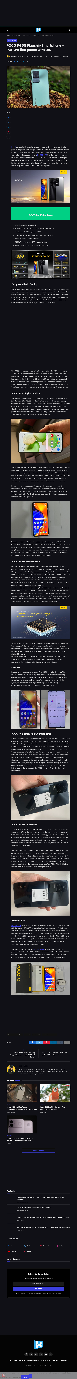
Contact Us (45, 1360)
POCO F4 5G (42, 155)
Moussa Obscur (16, 56)
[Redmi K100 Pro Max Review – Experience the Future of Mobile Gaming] (22, 1093)
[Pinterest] (8, 132)
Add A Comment (38, 1150)
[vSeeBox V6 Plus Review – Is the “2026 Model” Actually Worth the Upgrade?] (11, 1199)
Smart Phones (12, 40)
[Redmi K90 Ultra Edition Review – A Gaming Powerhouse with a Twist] (22, 1124)
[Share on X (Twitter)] (17, 61)
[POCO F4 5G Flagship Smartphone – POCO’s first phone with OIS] (38, 87)
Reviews (9, 1104)
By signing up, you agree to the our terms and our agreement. (39, 1293)
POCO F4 (27, 1035)
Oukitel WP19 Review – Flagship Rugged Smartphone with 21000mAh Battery (22, 1055)
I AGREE (25, 1377)
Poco (20, 1035)
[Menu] (8, 30)
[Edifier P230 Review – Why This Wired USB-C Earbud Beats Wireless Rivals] (11, 1229)
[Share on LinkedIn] (23, 61)
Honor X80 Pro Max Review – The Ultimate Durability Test (52, 1108)
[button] (12, 364)
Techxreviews (35, 1365)
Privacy (22, 1360)
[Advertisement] (38, 13)
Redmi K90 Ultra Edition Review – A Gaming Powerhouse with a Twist (20, 1139)
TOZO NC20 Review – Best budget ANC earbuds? (34, 1207)
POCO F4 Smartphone (49, 1035)
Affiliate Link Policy (60, 1360)
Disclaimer (13, 1360)
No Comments (55, 56)
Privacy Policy (50, 1293)
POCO (13, 147)
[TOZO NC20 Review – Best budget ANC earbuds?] (11, 1209)
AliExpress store (39, 949)
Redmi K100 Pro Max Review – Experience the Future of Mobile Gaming (22, 1108)
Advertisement (33, 1360)
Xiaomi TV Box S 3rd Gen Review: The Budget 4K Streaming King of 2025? (43, 1217)
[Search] (69, 30)
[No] (30, 1376)
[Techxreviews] (38, 30)
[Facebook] (8, 117)
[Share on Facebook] (14, 61)
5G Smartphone (12, 1035)
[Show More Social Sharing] (27, 61)
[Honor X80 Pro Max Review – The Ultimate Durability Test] (55, 1093)
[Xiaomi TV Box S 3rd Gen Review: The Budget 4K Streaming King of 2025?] (11, 1219)
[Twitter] (8, 122)
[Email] (8, 137)
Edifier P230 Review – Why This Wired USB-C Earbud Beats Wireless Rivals (43, 1227)
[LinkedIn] (8, 127)
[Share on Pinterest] (20, 61)
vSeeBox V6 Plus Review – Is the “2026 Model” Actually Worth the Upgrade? (40, 1198)
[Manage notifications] (3, 1375)
